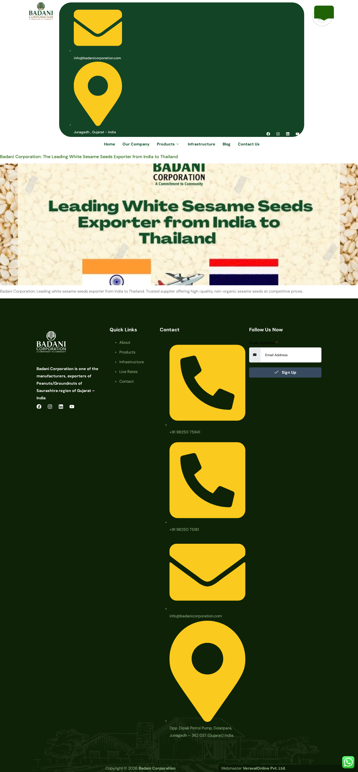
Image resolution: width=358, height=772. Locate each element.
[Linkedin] (288, 134)
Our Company (136, 144)
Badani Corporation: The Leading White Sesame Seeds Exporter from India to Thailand (89, 157)
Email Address (263, 343)
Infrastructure (201, 144)
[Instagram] (278, 134)
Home (109, 144)
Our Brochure (324, 11)
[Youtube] (297, 134)
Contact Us (249, 144)
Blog (227, 144)
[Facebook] (268, 134)
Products (166, 144)
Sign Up (288, 372)
